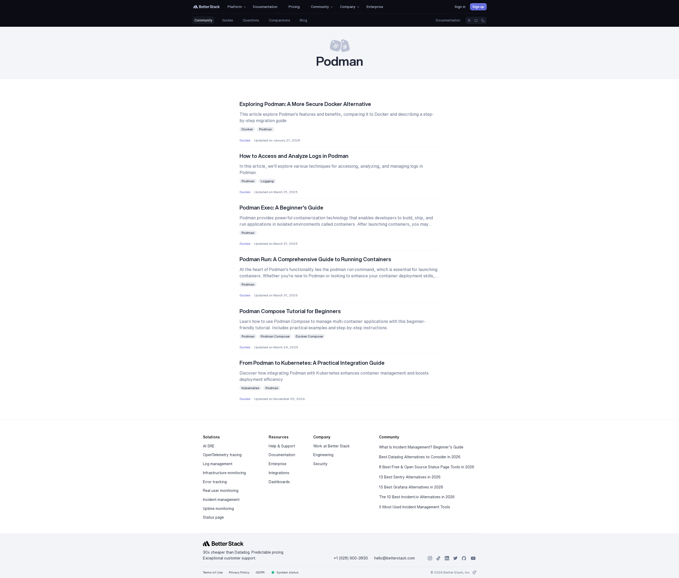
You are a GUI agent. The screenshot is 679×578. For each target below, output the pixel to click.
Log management (217, 464)
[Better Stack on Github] (464, 558)
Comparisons (279, 20)
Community (203, 20)
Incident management (221, 499)
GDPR (260, 572)
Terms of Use (213, 572)
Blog (303, 20)
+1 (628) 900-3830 (351, 558)
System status (287, 572)
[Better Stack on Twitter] (455, 558)
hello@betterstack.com (394, 558)
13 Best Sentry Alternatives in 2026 (410, 477)
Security (320, 464)
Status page (213, 517)
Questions (251, 20)
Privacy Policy (239, 572)
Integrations (279, 473)
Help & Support (282, 446)
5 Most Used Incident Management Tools (414, 507)
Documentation (448, 20)
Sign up (478, 6)
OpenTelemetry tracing (222, 455)
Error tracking (215, 482)
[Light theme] (469, 20)
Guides (227, 20)
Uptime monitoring (218, 508)
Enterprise (277, 464)
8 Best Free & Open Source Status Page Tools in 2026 (426, 467)
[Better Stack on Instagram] (430, 558)
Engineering (323, 455)
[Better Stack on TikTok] (438, 558)
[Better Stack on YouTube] (473, 558)
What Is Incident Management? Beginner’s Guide (421, 447)
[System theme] (476, 20)
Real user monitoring (220, 490)
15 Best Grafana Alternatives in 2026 (411, 487)
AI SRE (209, 446)
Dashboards (279, 482)
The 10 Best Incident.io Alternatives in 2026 (417, 497)
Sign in (460, 6)
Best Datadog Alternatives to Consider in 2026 (419, 457)
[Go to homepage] (206, 7)
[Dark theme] (483, 20)
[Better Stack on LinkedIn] (447, 558)
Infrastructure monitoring (224, 473)
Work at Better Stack (331, 446)
